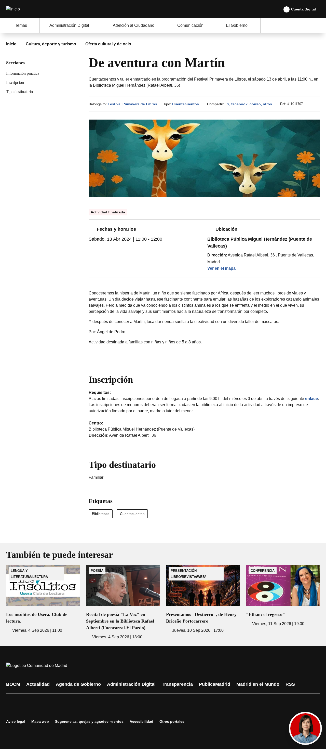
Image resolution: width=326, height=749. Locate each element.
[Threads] (151, 703)
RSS (290, 684)
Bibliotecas (100, 514)
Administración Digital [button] (69, 25)
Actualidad (38, 684)
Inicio (11, 44)
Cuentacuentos (185, 104)
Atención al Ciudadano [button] (133, 25)
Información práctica (22, 73)
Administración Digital (131, 684)
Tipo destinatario (19, 91)
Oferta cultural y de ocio (108, 44)
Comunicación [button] (190, 25)
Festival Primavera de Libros (132, 104)
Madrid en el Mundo (257, 684)
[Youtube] (59, 703)
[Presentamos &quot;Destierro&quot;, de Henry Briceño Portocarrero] (203, 599)
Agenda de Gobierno (78, 684)
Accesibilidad (141, 721)
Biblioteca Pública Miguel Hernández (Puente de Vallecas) (259, 243)
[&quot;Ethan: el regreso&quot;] (283, 596)
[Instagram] (28, 703)
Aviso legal (15, 721)
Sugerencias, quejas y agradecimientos (89, 721)
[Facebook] (13, 703)
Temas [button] (21, 25)
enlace (311, 398)
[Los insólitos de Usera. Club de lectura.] (43, 599)
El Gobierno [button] (237, 25)
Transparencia (177, 684)
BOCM (13, 684)
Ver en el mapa (221, 268)
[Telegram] (135, 703)
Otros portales (171, 721)
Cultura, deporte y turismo (51, 44)
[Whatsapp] (90, 703)
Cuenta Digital (303, 9)
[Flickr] (120, 703)
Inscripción (15, 82)
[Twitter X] (44, 703)
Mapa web (40, 721)
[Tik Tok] (105, 703)
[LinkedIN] (74, 703)
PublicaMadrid (214, 684)
